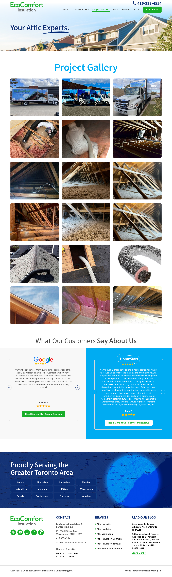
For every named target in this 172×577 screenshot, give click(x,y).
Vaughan (86, 496)
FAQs (115, 9)
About (66, 9)
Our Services (80, 9)
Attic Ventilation (105, 534)
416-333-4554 (149, 3)
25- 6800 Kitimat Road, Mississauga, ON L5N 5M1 (69, 532)
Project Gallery (101, 9)
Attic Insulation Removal (109, 544)
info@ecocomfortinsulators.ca (71, 542)
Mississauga (86, 489)
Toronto (64, 496)
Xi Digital (157, 570)
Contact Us (152, 9)
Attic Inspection (104, 524)
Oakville (21, 496)
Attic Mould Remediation (109, 549)
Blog (137, 9)
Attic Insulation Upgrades (109, 539)
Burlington (64, 481)
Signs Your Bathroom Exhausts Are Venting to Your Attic (144, 527)
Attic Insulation (104, 529)
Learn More (138, 553)
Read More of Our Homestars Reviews (128, 422)
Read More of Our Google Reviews (43, 414)
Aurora (20, 481)
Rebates (126, 9)
